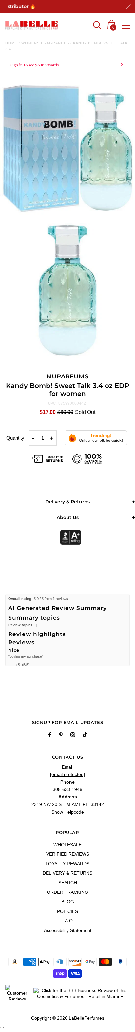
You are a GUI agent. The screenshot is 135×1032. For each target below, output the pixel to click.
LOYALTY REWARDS (67, 863)
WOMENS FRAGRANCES (45, 43)
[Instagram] (72, 735)
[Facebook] (49, 735)
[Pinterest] (61, 735)
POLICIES (67, 911)
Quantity (15, 438)
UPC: (52, 403)
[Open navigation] (126, 25)
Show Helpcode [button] (67, 812)
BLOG (67, 901)
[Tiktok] (85, 735)
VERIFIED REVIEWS (67, 854)
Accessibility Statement (67, 930)
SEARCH (67, 882)
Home (11, 43)
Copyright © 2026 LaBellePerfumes (67, 1018)
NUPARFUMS (67, 376)
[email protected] (67, 774)
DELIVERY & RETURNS (67, 873)
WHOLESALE (67, 844)
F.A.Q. (67, 920)
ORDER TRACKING (67, 892)
